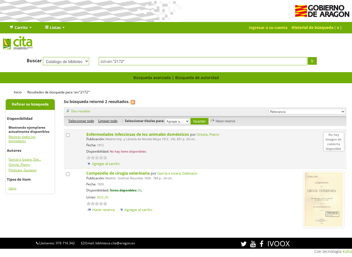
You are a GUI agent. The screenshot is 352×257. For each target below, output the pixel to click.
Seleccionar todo (81, 120)
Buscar (34, 60)
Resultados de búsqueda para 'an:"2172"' (58, 92)
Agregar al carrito (106, 163)
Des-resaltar (80, 111)
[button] (21, 27)
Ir (312, 61)
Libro (12, 188)
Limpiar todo (107, 120)
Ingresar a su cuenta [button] (268, 27)
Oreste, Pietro (19, 164)
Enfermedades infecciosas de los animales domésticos (138, 134)
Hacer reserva (103, 209)
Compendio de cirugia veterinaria (118, 173)
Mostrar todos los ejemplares (22, 138)
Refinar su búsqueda (30, 104)
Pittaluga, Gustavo (22, 170)
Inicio (18, 92)
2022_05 (102, 197)
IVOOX (278, 243)
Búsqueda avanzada (152, 77)
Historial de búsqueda (312, 27)
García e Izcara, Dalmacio (177, 173)
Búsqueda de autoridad (197, 77)
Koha (347, 251)
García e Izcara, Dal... (25, 159)
